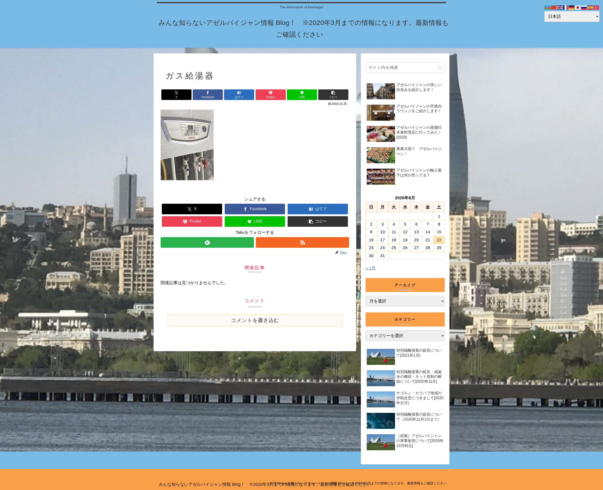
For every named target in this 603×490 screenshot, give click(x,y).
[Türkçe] (596, 7)
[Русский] (584, 7)
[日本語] (578, 7)
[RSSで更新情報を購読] (302, 242)
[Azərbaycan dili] (547, 7)
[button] (333, 94)
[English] (560, 7)
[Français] (566, 7)
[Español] (590, 7)
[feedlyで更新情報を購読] (207, 242)
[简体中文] (553, 7)
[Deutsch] (572, 7)
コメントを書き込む (255, 320)
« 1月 (371, 268)
